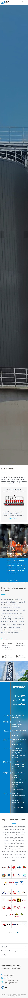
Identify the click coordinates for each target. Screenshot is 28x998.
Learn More (12, 518)
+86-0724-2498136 (8, 975)
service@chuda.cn (8, 978)
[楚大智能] (5, 2)
